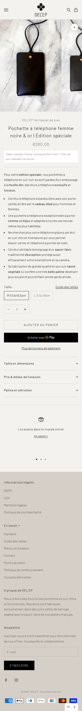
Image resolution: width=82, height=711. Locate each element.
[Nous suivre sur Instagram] (16, 680)
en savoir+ (41, 436)
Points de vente (14, 563)
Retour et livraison (16, 548)
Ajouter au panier (41, 325)
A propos (10, 534)
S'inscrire (19, 665)
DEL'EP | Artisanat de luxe (41, 120)
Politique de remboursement (23, 570)
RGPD (8, 490)
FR (68, 707)
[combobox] (71, 707)
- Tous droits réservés (50, 691)
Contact (9, 555)
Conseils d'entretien (17, 577)
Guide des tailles (67, 287)
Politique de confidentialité (22, 512)
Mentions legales (15, 505)
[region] (41, 434)
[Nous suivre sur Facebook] (6, 680)
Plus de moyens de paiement (41, 348)
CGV (7, 498)
